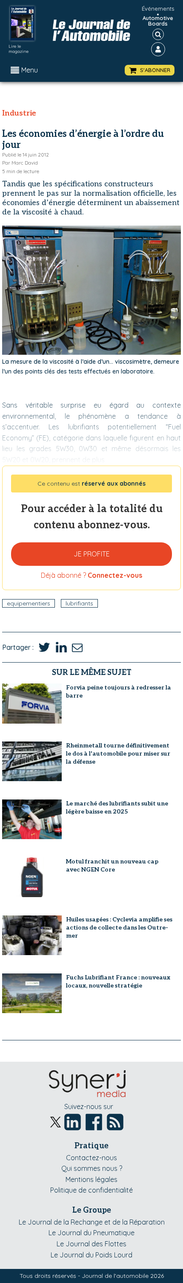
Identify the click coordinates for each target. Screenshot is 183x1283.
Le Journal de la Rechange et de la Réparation (92, 1222)
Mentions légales (91, 1179)
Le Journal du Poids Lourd (91, 1255)
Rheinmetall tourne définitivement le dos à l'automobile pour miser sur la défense (118, 753)
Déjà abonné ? (91, 575)
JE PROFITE (92, 554)
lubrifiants (79, 603)
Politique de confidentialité (91, 1190)
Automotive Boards (158, 20)
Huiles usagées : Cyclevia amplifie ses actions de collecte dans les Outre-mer (119, 927)
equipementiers (28, 603)
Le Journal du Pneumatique (91, 1232)
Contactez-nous (91, 1157)
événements (158, 8)
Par (20, 162)
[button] (149, 70)
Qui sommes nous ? (91, 1168)
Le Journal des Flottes (91, 1244)
